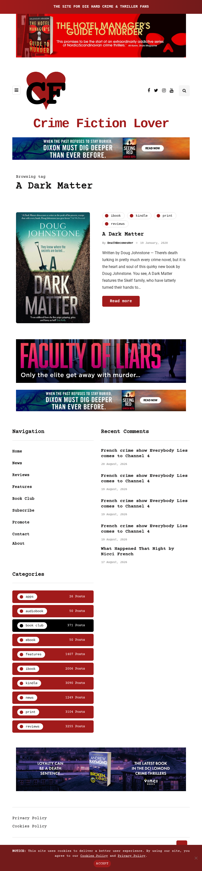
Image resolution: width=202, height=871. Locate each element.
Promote (21, 522)
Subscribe (23, 510)
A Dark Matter (123, 234)
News (17, 463)
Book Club (23, 499)
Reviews (21, 475)
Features (22, 487)
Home (17, 451)
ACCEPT (102, 863)
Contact (21, 534)
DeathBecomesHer (120, 243)
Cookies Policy (29, 826)
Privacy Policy (29, 818)
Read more (121, 301)
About (18, 543)
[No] (195, 857)
